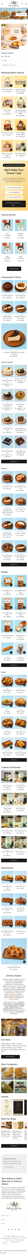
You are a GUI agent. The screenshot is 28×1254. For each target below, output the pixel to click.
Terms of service (9, 1240)
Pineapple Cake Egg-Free (7, 381)
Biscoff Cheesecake (21, 295)
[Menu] (2, 4)
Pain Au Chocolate (20, 931)
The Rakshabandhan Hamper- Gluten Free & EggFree (21, 112)
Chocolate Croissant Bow (14, 967)
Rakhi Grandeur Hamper (7, 111)
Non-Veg (20, 709)
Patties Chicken (21, 711)
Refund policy (15, 1238)
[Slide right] (25, 48)
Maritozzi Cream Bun (20, 533)
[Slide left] (21, 48)
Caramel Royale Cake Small (7, 429)
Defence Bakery (11, 1236)
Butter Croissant (20, 886)
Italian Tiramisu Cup (20, 509)
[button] (22, 4)
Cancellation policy (14, 1242)
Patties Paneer (7, 732)
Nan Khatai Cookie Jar (20, 831)
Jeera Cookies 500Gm (7, 831)
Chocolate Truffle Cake (21, 378)
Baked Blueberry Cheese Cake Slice (7, 317)
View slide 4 (19, 18)
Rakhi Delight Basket (20, 153)
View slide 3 (15, 18)
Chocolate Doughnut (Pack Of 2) (7, 556)
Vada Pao (7, 711)
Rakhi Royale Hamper (7, 89)
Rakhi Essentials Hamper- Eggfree (20, 133)
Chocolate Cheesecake (7, 295)
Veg (7, 378)
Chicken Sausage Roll (20, 752)
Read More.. (10, 1056)
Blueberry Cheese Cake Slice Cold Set (21, 317)
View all (14, 461)
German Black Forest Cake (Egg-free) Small (20, 429)
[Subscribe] (23, 1167)
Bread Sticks (20, 658)
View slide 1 (9, 18)
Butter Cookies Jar (20, 808)
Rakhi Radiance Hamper (7, 132)
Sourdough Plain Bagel (7, 635)
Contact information (19, 1240)
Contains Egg (7, 294)
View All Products (14, 268)
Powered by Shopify (6, 1238)
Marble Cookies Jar (21, 851)
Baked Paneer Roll (20, 732)
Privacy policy (23, 1238)
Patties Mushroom (20, 690)
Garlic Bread (7, 658)
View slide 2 (12, 18)
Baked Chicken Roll (7, 752)
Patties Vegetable (7, 690)
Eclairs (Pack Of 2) (7, 486)
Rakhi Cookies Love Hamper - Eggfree (21, 90)
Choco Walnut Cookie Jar (7, 852)
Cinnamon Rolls (21, 909)
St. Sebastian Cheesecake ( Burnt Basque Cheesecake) (14, 353)
